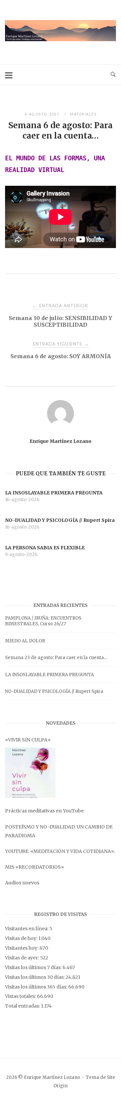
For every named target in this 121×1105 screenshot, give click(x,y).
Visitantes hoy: (22, 948)
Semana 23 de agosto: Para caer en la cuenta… (56, 657)
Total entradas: (23, 1006)
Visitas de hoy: (21, 938)
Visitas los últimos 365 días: (36, 987)
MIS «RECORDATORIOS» (34, 867)
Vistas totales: (21, 996)
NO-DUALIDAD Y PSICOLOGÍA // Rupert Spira (54, 691)
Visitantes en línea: (27, 929)
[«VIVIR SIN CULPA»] (30, 772)
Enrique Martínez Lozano (60, 441)
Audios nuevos (22, 883)
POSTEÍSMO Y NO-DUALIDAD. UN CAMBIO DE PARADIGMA (59, 831)
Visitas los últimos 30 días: (35, 977)
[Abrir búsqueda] (113, 75)
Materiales (83, 114)
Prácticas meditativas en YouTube (44, 811)
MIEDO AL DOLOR (25, 641)
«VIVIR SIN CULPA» (27, 740)
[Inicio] (60, 39)
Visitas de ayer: (22, 958)
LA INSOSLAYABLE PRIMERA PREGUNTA (49, 675)
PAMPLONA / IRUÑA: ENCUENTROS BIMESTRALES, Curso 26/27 (43, 621)
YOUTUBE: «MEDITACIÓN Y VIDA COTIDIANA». (60, 851)
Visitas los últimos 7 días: (34, 967)
